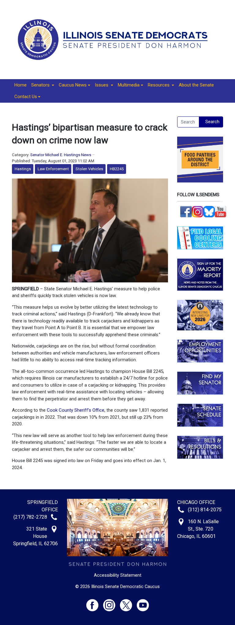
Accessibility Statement (117, 575)
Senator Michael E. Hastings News (60, 155)
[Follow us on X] (128, 602)
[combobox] (188, 121)
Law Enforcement (53, 169)
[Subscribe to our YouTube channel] (220, 211)
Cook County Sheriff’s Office (75, 410)
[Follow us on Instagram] (198, 211)
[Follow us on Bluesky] (209, 211)
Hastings (23, 169)
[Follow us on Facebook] (186, 211)
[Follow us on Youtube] (143, 602)
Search (212, 121)
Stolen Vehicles (89, 169)
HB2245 (117, 169)
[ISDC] (115, 39)
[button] (43, 85)
